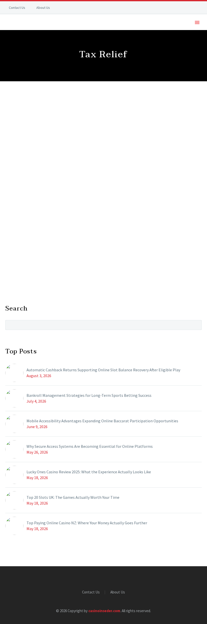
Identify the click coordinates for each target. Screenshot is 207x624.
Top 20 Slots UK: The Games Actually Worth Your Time (73, 497)
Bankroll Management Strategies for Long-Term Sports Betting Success (89, 395)
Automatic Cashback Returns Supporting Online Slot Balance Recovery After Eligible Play (103, 369)
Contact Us (17, 7)
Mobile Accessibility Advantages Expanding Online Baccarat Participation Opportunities (102, 420)
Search (196, 325)
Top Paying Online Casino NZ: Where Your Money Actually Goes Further (87, 522)
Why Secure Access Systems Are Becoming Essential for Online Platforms (90, 446)
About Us (43, 7)
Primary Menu (197, 22)
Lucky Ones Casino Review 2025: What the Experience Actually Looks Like (89, 471)
